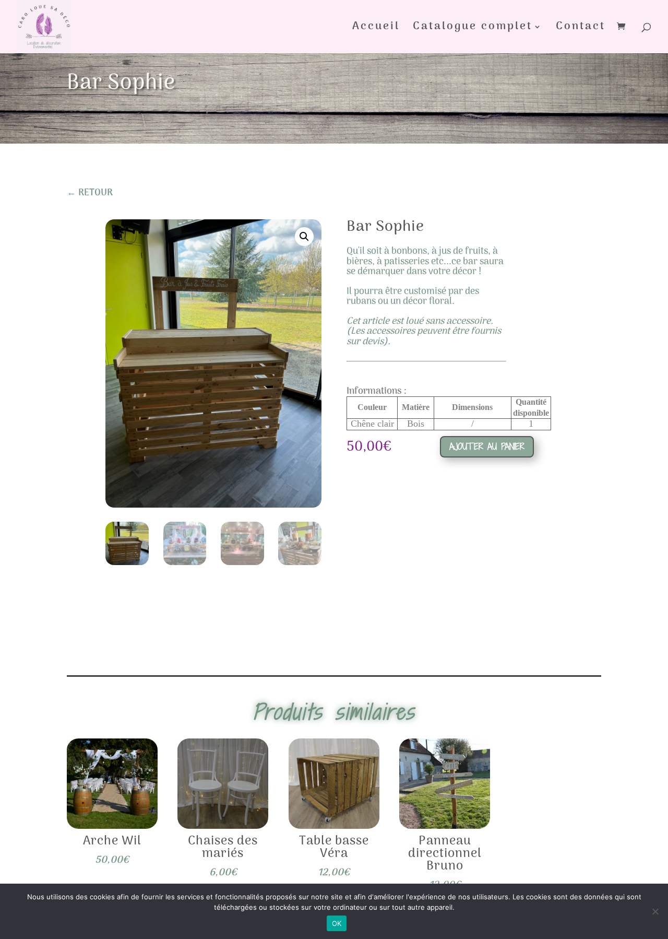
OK (337, 923)
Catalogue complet (472, 29)
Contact (580, 29)
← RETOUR (90, 193)
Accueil (376, 29)
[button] (304, 236)
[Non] (655, 911)
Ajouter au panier (486, 446)
